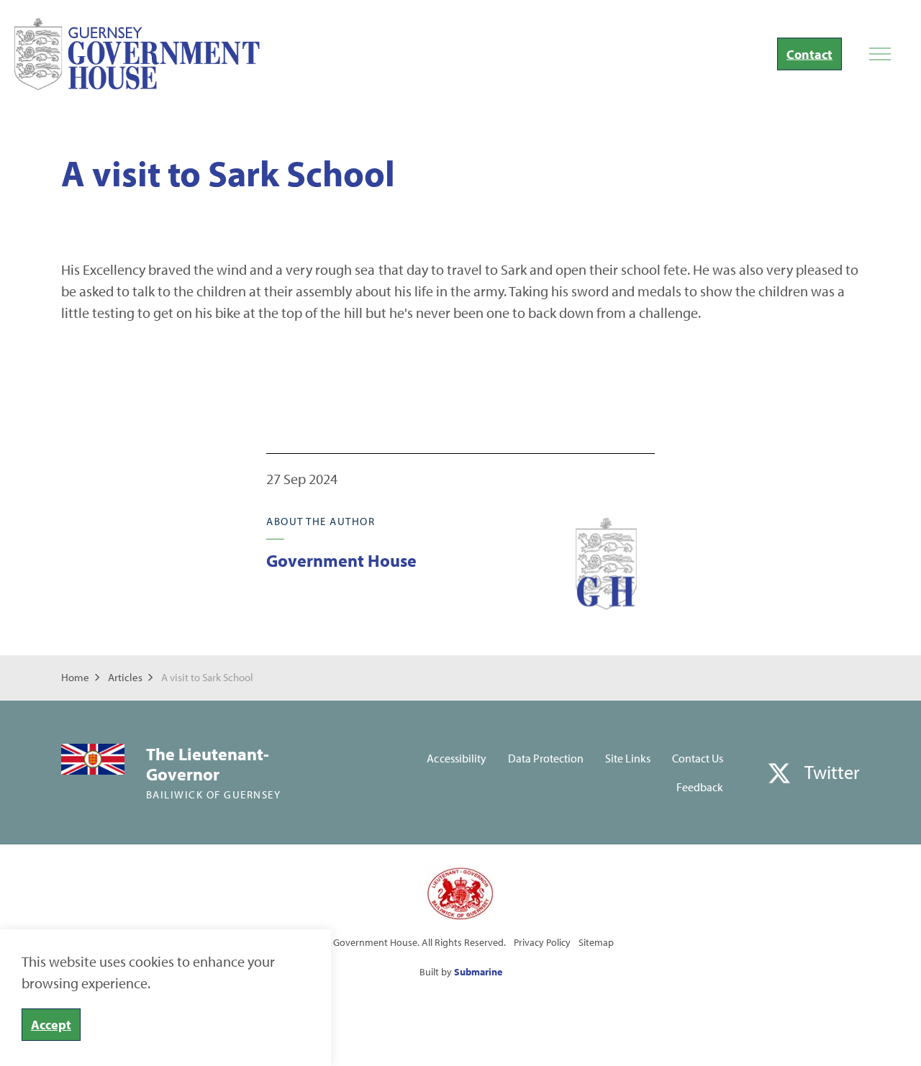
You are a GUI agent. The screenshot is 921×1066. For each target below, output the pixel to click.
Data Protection (546, 758)
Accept (51, 1024)
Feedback (699, 787)
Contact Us (697, 758)
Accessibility (456, 758)
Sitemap (596, 942)
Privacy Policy (542, 942)
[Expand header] (880, 54)
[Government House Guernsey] (137, 54)
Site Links (627, 758)
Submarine (478, 971)
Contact (809, 54)
